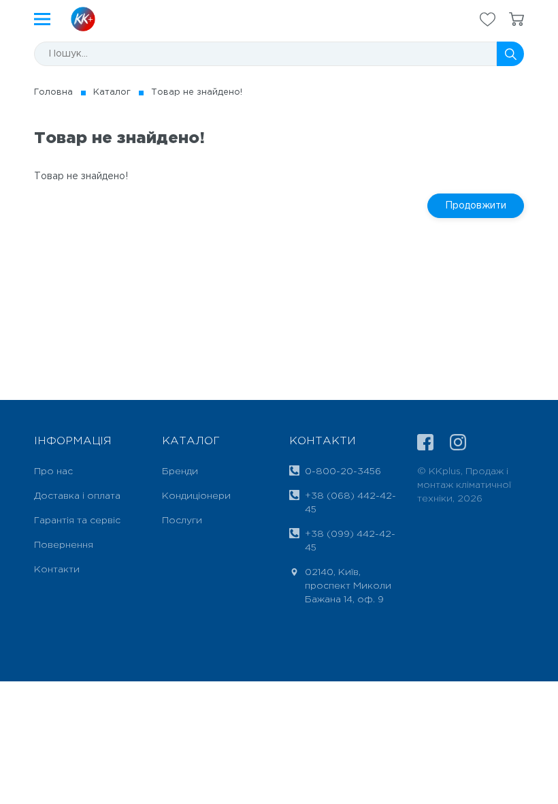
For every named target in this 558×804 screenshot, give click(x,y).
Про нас (53, 471)
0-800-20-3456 (343, 471)
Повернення (63, 545)
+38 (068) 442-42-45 (350, 503)
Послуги (182, 520)
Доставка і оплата (77, 496)
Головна (53, 92)
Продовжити (475, 206)
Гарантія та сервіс (77, 520)
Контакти (57, 570)
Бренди (180, 471)
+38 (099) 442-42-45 (350, 541)
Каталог (112, 92)
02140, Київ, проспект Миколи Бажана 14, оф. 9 (348, 586)
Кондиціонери (196, 496)
